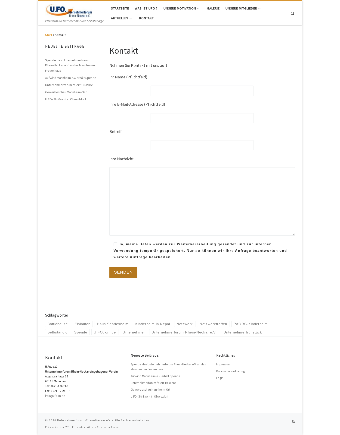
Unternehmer (134, 332)
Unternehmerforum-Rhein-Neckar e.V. (84, 420)
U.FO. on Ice (105, 332)
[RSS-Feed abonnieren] (293, 422)
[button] (10, 425)
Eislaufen (82, 324)
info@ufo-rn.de (55, 396)
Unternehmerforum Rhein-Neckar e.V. (184, 332)
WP (67, 427)
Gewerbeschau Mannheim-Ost (66, 92)
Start (48, 35)
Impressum (223, 364)
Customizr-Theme (108, 427)
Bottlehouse (57, 324)
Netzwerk (184, 324)
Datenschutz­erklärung (230, 371)
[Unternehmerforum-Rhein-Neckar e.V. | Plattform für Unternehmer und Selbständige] (68, 9)
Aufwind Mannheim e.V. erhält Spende (70, 78)
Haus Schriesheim (113, 324)
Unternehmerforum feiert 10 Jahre (69, 85)
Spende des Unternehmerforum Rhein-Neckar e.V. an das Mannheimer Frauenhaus (70, 65)
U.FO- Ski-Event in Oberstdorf (65, 99)
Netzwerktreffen (213, 324)
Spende (80, 332)
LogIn (219, 378)
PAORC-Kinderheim (251, 324)
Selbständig (57, 332)
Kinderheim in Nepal (152, 324)
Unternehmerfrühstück (242, 332)
